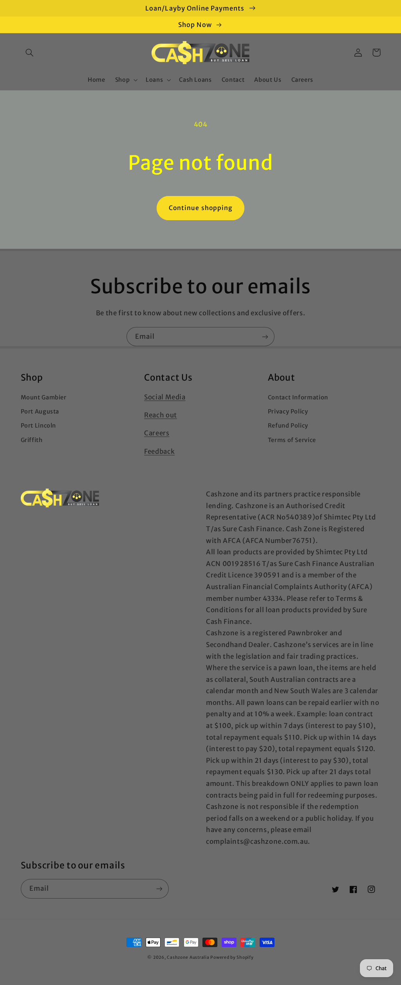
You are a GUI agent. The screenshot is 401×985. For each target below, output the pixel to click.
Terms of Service (292, 440)
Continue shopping (200, 208)
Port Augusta (40, 411)
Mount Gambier (44, 397)
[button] (30, 52)
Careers (156, 433)
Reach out (160, 415)
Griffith (32, 440)
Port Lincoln (38, 425)
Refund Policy (288, 425)
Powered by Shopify (231, 957)
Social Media (165, 397)
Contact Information (298, 397)
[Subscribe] (265, 336)
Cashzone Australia (188, 957)
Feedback (159, 451)
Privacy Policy (288, 411)
